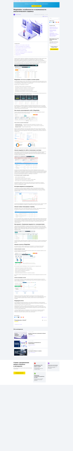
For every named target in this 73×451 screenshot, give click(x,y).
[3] (16, 332)
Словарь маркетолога (61, 445)
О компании (44, 438)
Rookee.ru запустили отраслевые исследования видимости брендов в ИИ (53, 38)
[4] (17, 332)
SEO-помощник (44, 445)
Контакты (60, 438)
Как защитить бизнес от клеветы (35, 361)
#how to (34, 346)
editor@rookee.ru (54, 54)
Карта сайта (43, 446)
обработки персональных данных (20, 448)
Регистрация (60, 6)
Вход (53, 6)
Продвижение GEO (28, 440)
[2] (15, 332)
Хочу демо (47, 6)
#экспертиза (30, 346)
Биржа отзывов (27, 442)
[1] (14, 332)
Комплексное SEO (24, 9)
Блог (10, 438)
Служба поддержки (60, 442)
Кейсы (31, 6)
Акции (42, 441)
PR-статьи (43, 9)
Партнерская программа (45, 440)
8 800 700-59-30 (17, 6)
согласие (34, 432)
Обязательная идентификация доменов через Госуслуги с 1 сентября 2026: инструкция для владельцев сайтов (54, 45)
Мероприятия (44, 442)
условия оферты (37, 430)
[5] (18, 332)
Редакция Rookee (18, 25)
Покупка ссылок (18, 9)
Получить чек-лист (21, 408)
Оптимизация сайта (30, 9)
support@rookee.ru (60, 441)
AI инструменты (48, 9)
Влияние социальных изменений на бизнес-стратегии (52, 41)
